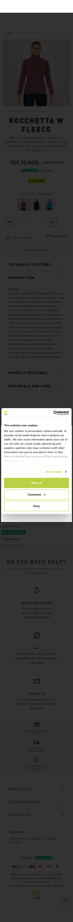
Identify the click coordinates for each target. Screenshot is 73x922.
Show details (54, 471)
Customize (34, 494)
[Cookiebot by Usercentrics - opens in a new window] (53, 413)
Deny (36, 505)
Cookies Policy (34, 460)
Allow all (36, 482)
